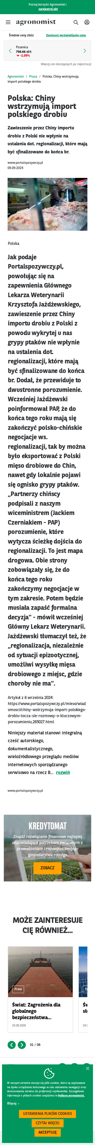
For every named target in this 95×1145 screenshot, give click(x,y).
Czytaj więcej (48, 1123)
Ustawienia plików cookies (47, 1114)
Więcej (11, 1103)
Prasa (33, 76)
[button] (8, 22)
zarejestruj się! (48, 9)
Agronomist (16, 76)
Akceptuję (48, 1133)
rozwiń (63, 772)
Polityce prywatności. (71, 1095)
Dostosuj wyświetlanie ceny (66, 35)
